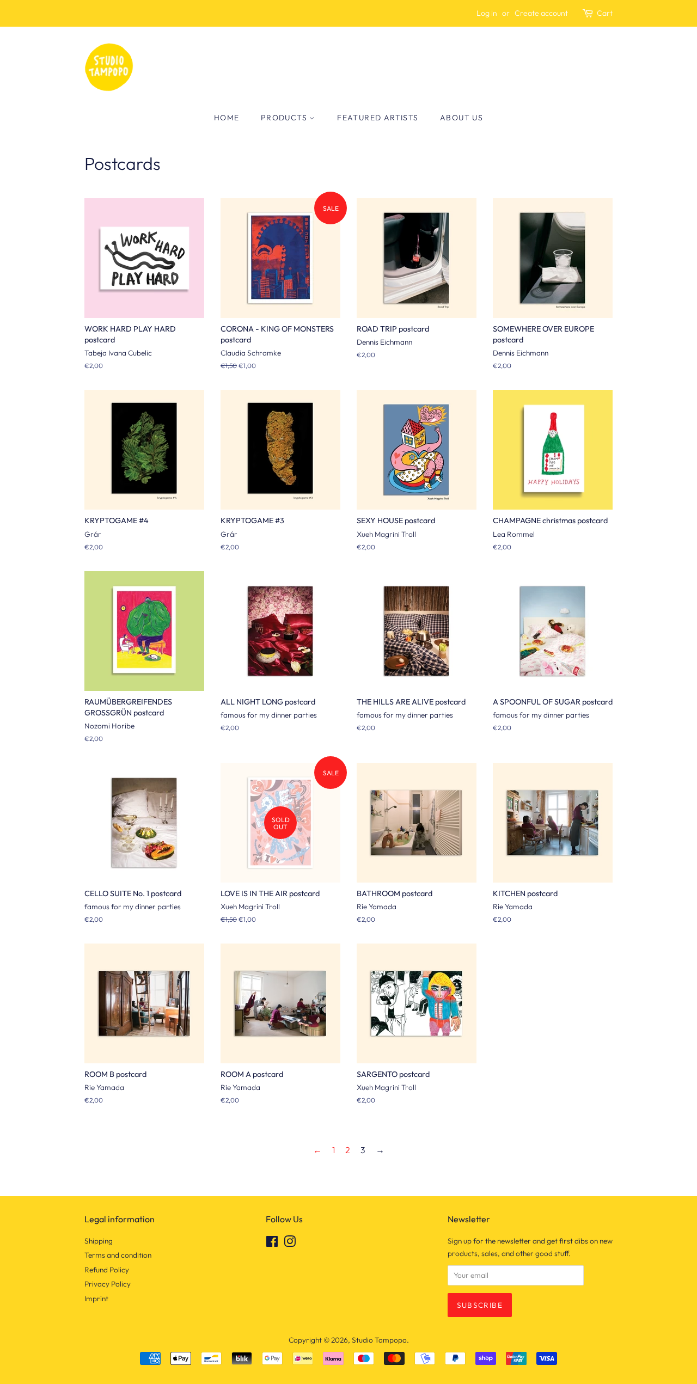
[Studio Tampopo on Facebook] (272, 1243)
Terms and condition (117, 1255)
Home (227, 118)
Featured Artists (377, 118)
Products (285, 118)
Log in (486, 13)
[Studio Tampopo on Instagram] (290, 1243)
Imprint (96, 1298)
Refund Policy (106, 1270)
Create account (541, 13)
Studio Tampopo (379, 1340)
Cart (605, 13)
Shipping (98, 1241)
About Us (461, 118)
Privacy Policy (107, 1284)
